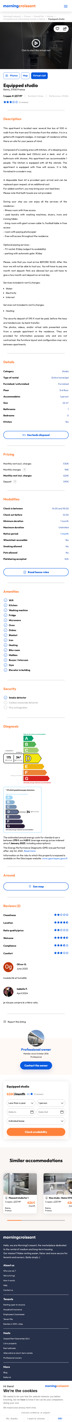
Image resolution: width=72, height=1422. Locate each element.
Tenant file (8, 1319)
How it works (9, 1280)
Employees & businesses (13, 1314)
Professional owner (36, 1049)
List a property (10, 1343)
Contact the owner (36, 1065)
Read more (30, 850)
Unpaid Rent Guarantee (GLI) (16, 1338)
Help (5, 1285)
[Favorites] (57, 28)
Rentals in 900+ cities (13, 1324)
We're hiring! (9, 1275)
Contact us (8, 1290)
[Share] (65, 28)
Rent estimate (9, 1348)
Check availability (36, 1132)
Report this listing (17, 1021)
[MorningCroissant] (19, 7)
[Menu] (66, 6)
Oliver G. (21, 964)
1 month (64, 533)
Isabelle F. (22, 988)
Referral (7, 1377)
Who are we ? (9, 1271)
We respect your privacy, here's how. (19, 1408)
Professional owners (12, 1358)
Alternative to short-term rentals (18, 1353)
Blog (5, 1372)
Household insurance (12, 1309)
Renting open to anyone (14, 1304)
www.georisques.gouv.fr (55, 858)
